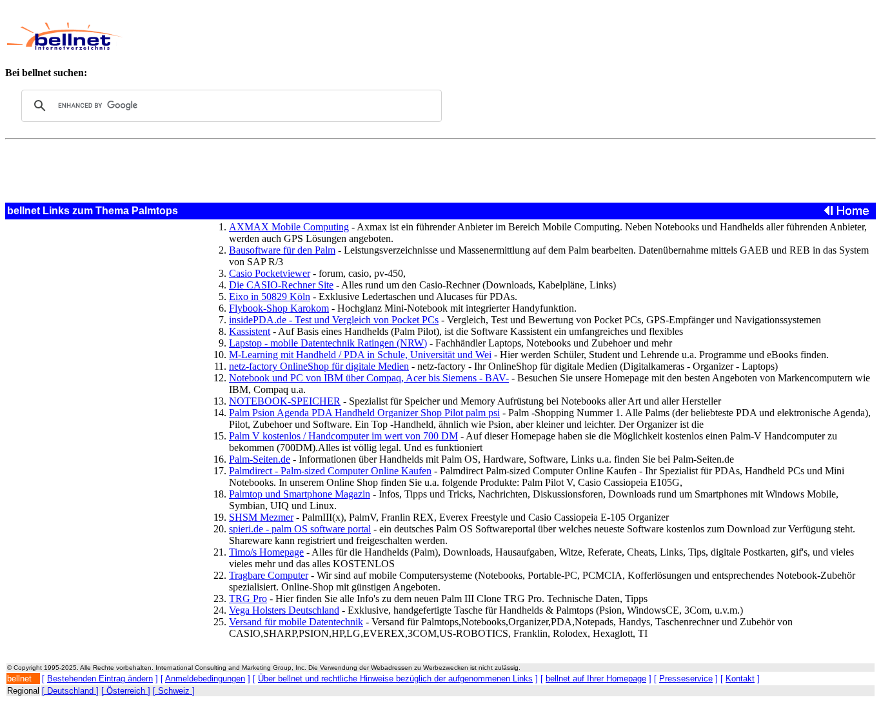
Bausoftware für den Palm (282, 250)
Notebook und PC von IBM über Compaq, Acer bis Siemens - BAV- (369, 377)
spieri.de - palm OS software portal (300, 528)
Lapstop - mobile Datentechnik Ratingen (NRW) (328, 342)
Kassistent (249, 331)
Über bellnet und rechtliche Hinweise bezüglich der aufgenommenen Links (395, 678)
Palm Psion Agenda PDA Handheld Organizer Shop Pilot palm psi (364, 412)
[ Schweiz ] (174, 691)
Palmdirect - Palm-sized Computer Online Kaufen (330, 470)
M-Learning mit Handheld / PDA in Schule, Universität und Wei (360, 354)
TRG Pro (248, 598)
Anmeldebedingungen (205, 678)
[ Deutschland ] (70, 691)
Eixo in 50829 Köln (269, 296)
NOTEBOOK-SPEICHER (285, 401)
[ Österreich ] (125, 691)
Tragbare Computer (268, 575)
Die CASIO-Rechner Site (281, 284)
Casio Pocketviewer (269, 273)
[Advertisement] (415, 36)
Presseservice (686, 678)
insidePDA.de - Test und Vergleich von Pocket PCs (334, 319)
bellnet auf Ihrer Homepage (596, 678)
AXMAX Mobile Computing (289, 226)
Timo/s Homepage (266, 552)
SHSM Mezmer (261, 517)
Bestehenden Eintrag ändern (100, 678)
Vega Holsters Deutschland (284, 610)
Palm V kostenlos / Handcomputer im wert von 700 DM (343, 435)
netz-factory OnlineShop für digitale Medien (319, 366)
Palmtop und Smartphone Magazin (299, 493)
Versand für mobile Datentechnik (296, 621)
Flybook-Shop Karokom (279, 308)
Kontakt (740, 678)
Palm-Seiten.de (259, 459)
